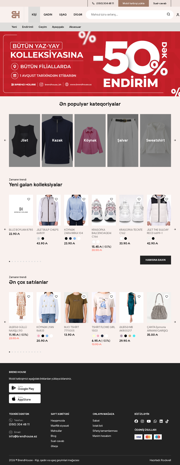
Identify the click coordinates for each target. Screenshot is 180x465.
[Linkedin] (161, 421)
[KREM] (93, 336)
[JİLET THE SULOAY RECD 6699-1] (159, 210)
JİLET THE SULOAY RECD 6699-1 (158, 231)
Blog (53, 436)
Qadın (48, 14)
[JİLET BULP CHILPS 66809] (49, 210)
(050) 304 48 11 (105, 3)
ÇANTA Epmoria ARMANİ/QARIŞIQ (157, 329)
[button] (5, 140)
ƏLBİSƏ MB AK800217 (126, 329)
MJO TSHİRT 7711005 (71, 329)
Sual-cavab (159, 3)
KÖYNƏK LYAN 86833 (45, 329)
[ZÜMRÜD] (134, 336)
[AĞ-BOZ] (93, 242)
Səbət (96, 420)
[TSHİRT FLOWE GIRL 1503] (104, 307)
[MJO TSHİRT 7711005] (76, 307)
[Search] (168, 14)
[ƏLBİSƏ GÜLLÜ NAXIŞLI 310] (21, 307)
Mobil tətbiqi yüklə (133, 3)
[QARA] (42, 238)
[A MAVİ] (74, 238)
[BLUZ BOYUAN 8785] (21, 210)
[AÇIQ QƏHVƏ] (129, 336)
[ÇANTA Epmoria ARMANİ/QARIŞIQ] (159, 307)
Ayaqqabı (58, 27)
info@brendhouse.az (23, 436)
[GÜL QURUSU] (121, 336)
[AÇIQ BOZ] (38, 238)
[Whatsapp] (155, 421)
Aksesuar (75, 27)
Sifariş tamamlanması (105, 430)
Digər (78, 14)
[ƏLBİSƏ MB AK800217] (131, 307)
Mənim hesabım (102, 436)
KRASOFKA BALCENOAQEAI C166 (101, 233)
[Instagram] (142, 421)
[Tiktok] (167, 421)
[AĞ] (79, 238)
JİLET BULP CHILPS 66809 (48, 231)
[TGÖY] (70, 238)
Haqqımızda (58, 420)
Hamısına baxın (156, 259)
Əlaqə (54, 446)
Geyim (42, 27)
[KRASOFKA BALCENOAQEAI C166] (104, 210)
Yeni (14, 27)
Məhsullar (56, 430)
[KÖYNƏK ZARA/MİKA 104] (76, 210)
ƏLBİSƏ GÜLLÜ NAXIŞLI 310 (18, 329)
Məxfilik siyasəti (60, 425)
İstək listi (98, 425)
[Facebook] (136, 421)
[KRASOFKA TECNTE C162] (131, 210)
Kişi (34, 14)
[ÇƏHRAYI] (38, 336)
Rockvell (166, 460)
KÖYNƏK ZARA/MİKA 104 (73, 231)
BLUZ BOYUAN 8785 (21, 229)
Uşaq (63, 14)
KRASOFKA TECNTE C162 (131, 231)
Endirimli (27, 27)
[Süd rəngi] (149, 238)
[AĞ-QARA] (98, 242)
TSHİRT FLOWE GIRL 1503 (103, 329)
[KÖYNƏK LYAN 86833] (49, 307)
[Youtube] (149, 421)
